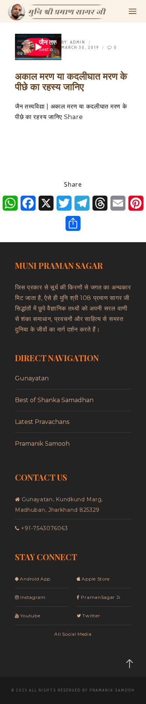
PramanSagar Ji (100, 597)
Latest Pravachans (42, 421)
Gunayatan (32, 378)
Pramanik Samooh (42, 443)
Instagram (32, 597)
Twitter (90, 615)
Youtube (29, 615)
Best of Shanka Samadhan (54, 400)
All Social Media (72, 634)
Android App (35, 579)
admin (77, 42)
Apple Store (95, 579)
